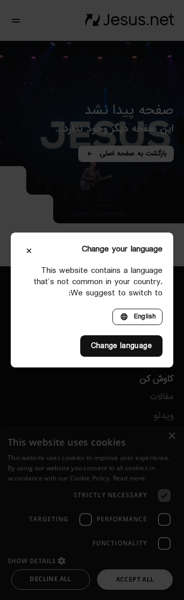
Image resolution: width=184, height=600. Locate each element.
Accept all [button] (135, 579)
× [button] (172, 436)
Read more (129, 478)
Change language (121, 346)
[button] (92, 560)
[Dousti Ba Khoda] (129, 20)
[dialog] (92, 512)
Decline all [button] (50, 578)
